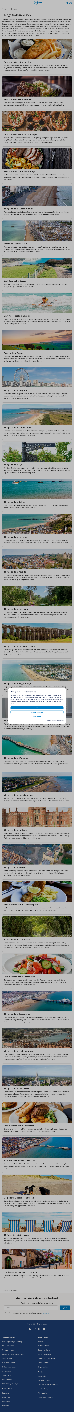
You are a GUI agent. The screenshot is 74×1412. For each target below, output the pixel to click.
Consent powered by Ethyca (54, 720)
